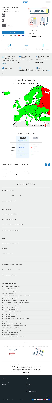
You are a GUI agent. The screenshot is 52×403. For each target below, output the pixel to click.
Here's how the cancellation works (7, 253)
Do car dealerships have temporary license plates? (10, 327)
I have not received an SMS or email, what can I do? (11, 259)
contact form (41, 71)
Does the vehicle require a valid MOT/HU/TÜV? (10, 214)
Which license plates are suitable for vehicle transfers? (11, 320)
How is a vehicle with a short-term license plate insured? (11, 311)
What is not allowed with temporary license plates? (10, 321)
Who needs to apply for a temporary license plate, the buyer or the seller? (14, 325)
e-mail (48, 70)
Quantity (3, 28)
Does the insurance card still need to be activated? (10, 243)
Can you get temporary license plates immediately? (10, 313)
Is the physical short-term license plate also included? (11, 269)
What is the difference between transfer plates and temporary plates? (13, 314)
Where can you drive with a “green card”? (9, 201)
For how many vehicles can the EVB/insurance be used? (11, 195)
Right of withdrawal (29, 384)
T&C (26, 386)
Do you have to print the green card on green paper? (11, 230)
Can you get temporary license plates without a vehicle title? (12, 291)
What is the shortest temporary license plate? (9, 298)
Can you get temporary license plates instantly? (10, 289)
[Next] (49, 164)
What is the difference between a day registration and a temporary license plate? (15, 318)
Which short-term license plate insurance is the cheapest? (11, 323)
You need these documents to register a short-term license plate (12, 224)
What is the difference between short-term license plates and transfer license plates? (16, 295)
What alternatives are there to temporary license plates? (11, 304)
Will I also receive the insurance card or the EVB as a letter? (12, 264)
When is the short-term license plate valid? (9, 219)
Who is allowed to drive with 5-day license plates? (10, 297)
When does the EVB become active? (8, 190)
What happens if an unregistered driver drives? (10, 305)
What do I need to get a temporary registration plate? (11, 288)
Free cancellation (4, 248)
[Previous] (46, 164)
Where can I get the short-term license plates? (9, 275)
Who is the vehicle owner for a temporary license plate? (11, 307)
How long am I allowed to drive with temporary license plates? (12, 329)
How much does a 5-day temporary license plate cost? (11, 286)
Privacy (27, 382)
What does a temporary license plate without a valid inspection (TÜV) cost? (14, 300)
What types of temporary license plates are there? (10, 309)
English (47, 396)
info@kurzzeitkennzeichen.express (7, 382)
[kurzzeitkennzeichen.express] (25, 2)
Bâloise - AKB (28, 389)
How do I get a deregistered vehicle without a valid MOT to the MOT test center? (15, 302)
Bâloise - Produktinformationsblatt (31, 391)
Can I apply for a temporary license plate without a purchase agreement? (14, 336)
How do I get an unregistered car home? (9, 293)
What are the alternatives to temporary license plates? (11, 334)
